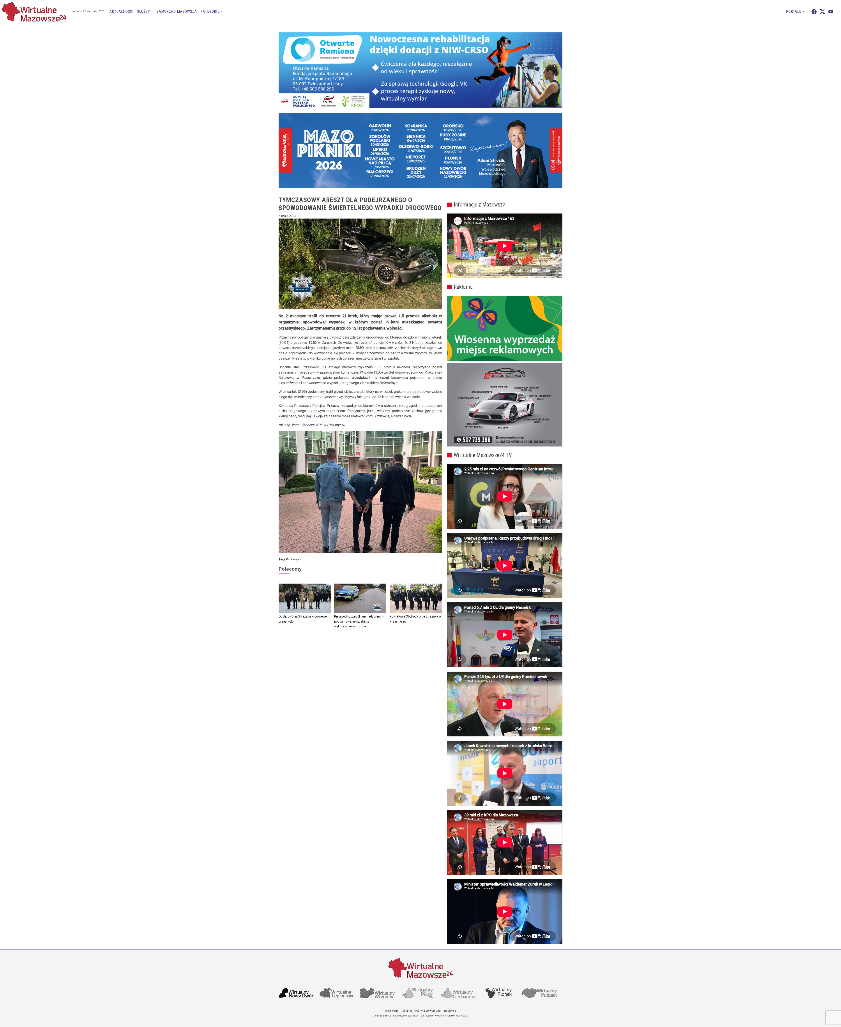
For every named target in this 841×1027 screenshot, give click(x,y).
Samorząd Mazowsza (177, 11)
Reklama (406, 1010)
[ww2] (504, 328)
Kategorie (210, 11)
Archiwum (391, 1010)
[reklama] (504, 405)
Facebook (814, 11)
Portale (793, 11)
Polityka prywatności (428, 1010)
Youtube (830, 11)
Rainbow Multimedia (457, 1016)
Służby (143, 11)
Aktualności (122, 11)
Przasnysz (293, 559)
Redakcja (450, 1010)
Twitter (822, 11)
